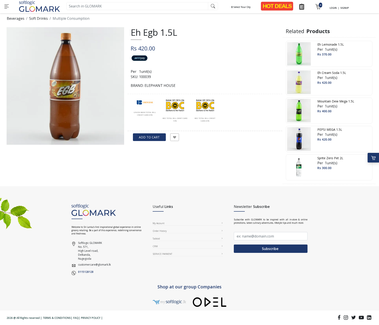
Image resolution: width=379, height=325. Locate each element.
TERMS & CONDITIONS (57, 318)
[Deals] (277, 6)
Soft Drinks (38, 18)
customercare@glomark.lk (94, 264)
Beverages (15, 18)
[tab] (145, 107)
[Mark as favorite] (174, 137)
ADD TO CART (149, 137)
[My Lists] (302, 6)
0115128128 (85, 272)
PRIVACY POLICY (90, 318)
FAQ (76, 318)
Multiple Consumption (71, 18)
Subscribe (270, 248)
